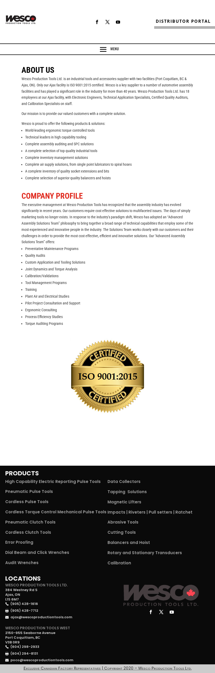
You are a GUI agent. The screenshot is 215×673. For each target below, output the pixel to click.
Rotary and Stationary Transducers (145, 552)
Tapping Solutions (127, 491)
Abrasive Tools (123, 522)
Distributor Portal (183, 21)
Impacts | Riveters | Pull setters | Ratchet (150, 512)
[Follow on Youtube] (118, 22)
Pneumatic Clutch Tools (30, 522)
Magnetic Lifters (124, 502)
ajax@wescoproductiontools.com (41, 617)
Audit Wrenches (22, 562)
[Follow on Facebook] (97, 22)
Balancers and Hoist (129, 542)
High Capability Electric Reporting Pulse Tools (53, 481)
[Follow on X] (107, 22)
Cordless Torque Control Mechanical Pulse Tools (55, 512)
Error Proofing (19, 542)
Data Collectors (124, 481)
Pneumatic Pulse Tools (29, 491)
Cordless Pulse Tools (27, 501)
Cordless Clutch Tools (28, 532)
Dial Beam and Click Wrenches (37, 552)
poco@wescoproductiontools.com (41, 660)
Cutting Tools (122, 532)
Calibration (119, 563)
